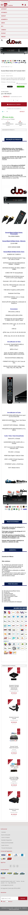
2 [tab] (20, 63)
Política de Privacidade (7, 842)
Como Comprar (5, 837)
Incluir (4, 901)
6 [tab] (26, 63)
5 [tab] (24, 63)
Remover (10, 901)
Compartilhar (21, 86)
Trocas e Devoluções (6, 848)
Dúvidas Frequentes (6, 840)
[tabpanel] (14, 51)
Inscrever (23, 898)
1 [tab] (18, 63)
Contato (3, 832)
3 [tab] (21, 63)
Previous (1, 52)
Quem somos (5, 845)
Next (26, 52)
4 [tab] (23, 63)
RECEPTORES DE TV (6, 66)
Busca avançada (5, 835)
